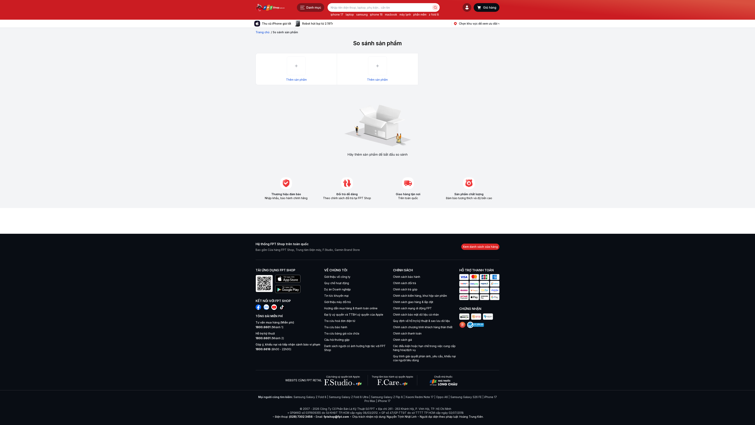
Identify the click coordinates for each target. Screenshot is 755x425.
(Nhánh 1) (270, 327)
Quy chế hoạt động (336, 283)
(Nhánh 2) (270, 338)
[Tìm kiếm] (435, 7)
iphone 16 (376, 14)
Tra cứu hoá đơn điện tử (339, 320)
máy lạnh (405, 14)
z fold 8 (434, 14)
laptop (350, 14)
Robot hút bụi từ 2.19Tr (317, 23)
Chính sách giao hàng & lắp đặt (413, 302)
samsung (362, 14)
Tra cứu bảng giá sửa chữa (341, 333)
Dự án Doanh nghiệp (337, 289)
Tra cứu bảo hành (335, 327)
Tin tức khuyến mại (336, 295)
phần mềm (419, 14)
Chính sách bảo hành (406, 276)
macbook (391, 14)
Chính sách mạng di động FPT (412, 308)
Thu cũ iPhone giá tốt (276, 23)
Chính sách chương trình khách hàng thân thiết (422, 327)
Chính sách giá (402, 339)
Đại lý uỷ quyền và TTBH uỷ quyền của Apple (353, 314)
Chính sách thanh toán (407, 333)
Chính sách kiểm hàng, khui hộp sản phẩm (420, 295)
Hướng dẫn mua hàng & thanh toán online (351, 308)
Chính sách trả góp (405, 289)
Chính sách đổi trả (404, 283)
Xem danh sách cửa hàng (480, 246)
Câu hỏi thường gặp (337, 339)
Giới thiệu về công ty (337, 276)
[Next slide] (336, 24)
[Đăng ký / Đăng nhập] (467, 7)
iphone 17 (337, 14)
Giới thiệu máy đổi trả (337, 302)
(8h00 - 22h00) (273, 349)
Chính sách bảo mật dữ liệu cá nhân (416, 314)
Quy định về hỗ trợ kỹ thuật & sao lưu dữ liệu (421, 320)
